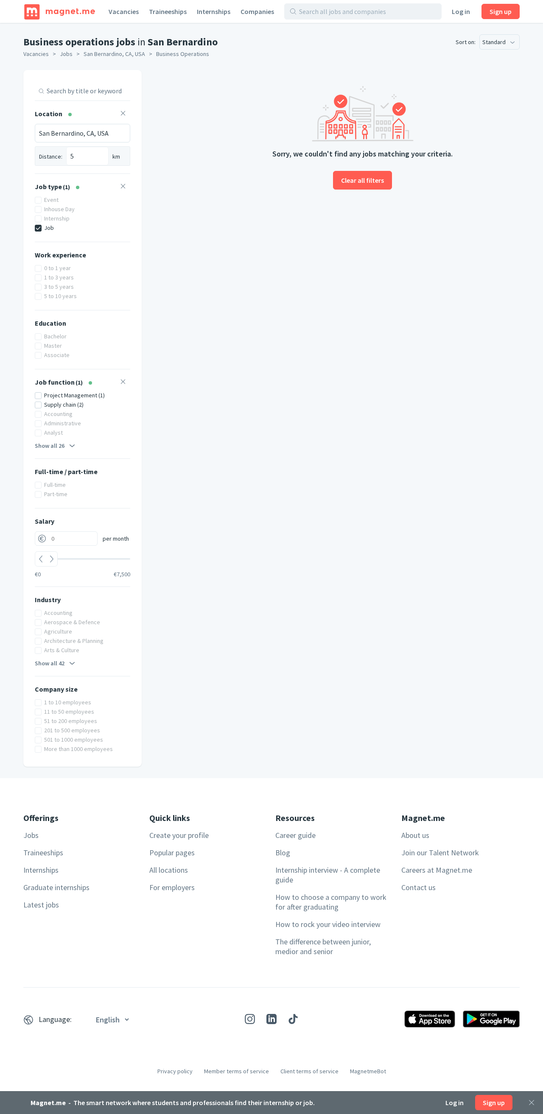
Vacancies (124, 11)
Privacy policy (175, 1071)
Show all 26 (49, 446)
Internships (213, 11)
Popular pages (172, 852)
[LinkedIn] (271, 1019)
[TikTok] (293, 1019)
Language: (55, 1019)
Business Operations (182, 54)
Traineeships (168, 11)
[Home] (60, 11)
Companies (257, 11)
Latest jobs (41, 905)
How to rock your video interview (328, 924)
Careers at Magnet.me (436, 870)
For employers (172, 887)
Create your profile (179, 835)
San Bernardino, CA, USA (114, 54)
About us (415, 835)
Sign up (501, 11)
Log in (461, 11)
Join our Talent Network (440, 852)
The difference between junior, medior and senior (323, 946)
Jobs (66, 54)
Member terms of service (236, 1071)
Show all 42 (49, 663)
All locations (168, 870)
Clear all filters (362, 180)
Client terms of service (309, 1071)
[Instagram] (250, 1019)
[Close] (531, 1102)
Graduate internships (56, 887)
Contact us (418, 887)
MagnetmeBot (368, 1071)
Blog (282, 852)
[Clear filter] (123, 114)
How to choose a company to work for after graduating (330, 902)
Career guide (295, 835)
